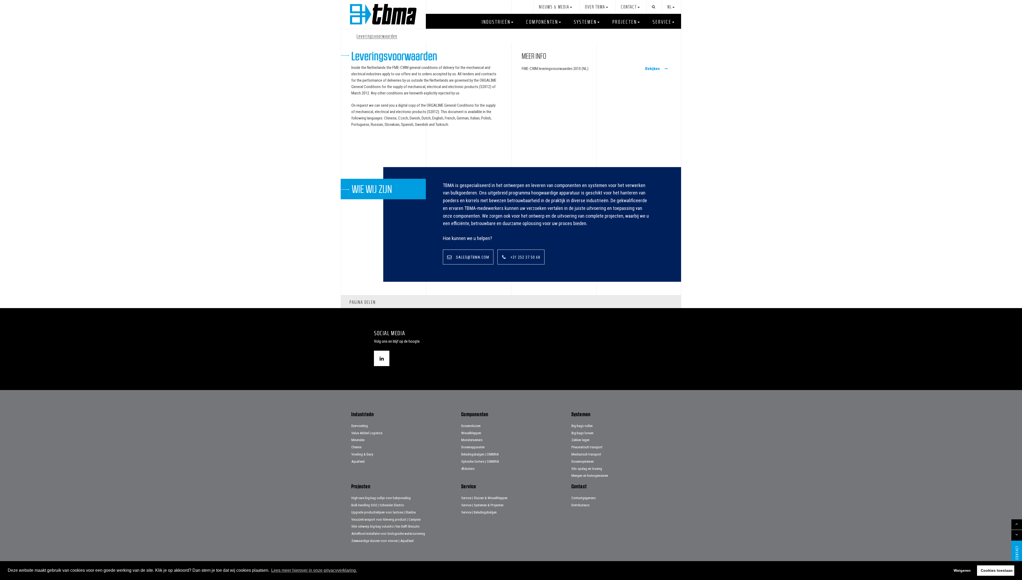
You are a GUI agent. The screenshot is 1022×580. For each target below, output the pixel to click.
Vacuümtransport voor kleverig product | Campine (386, 519)
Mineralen (358, 440)
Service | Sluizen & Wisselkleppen (484, 498)
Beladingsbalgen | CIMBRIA (479, 454)
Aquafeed (358, 461)
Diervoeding (359, 426)
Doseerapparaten (473, 447)
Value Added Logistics (366, 433)
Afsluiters (468, 469)
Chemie (356, 447)
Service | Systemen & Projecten (482, 505)
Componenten (542, 21)
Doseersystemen (582, 461)
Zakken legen (580, 440)
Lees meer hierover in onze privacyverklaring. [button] (314, 570)
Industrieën (496, 21)
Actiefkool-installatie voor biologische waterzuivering (388, 534)
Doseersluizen (471, 426)
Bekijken (652, 68)
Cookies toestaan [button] (997, 570)
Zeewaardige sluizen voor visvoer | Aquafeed (382, 541)
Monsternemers (472, 440)
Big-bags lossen (582, 433)
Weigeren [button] (962, 570)
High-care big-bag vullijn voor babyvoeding (381, 498)
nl (669, 7)
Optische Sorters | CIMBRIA (480, 461)
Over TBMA (595, 7)
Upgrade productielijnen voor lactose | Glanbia (383, 512)
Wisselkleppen (471, 433)
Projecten (624, 21)
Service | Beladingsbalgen (479, 512)
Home (383, 14)
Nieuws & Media (554, 7)
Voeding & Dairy (362, 454)
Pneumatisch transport (587, 447)
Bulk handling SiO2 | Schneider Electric (377, 505)
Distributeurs (580, 505)
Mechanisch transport (586, 454)
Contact (629, 7)
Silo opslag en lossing (586, 469)
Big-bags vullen (582, 426)
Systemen (585, 21)
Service (662, 21)
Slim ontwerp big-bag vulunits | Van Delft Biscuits (385, 526)
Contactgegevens (583, 498)
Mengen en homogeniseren (589, 476)
